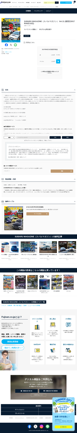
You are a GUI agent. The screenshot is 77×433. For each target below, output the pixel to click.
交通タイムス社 (8, 51)
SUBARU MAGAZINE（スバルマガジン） (38, 6)
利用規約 (11, 417)
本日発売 (27, 2)
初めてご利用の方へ (13, 348)
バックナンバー (51, 6)
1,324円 (53, 55)
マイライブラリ (21, 2)
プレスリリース (19, 413)
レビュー (48, 11)
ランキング (33, 2)
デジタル (42, 61)
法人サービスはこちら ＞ (8, 352)
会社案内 (41, 417)
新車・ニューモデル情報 (24, 6)
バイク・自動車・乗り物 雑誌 (11, 6)
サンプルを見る (37, 213)
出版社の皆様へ (48, 417)
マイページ (14, 2)
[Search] (57, 3)
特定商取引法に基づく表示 (31, 417)
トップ (3, 6)
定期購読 (28, 11)
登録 (62, 171)
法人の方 (39, 2)
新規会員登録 (12, 342)
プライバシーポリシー (19, 417)
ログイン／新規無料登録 (66, 2)
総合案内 (38, 406)
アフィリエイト (19, 409)
